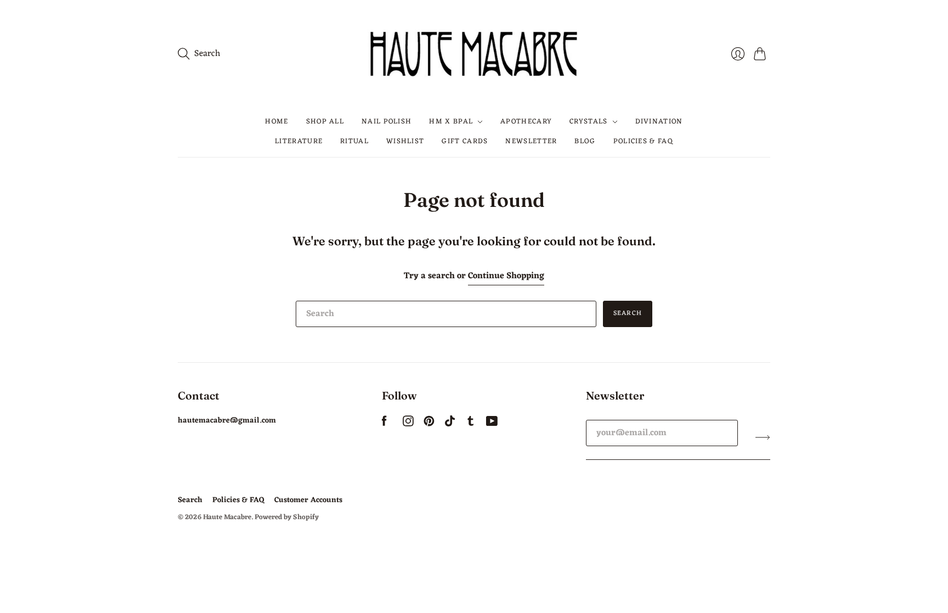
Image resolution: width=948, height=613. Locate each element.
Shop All (325, 121)
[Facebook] (384, 424)
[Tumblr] (470, 424)
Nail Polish (386, 121)
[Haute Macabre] (474, 53)
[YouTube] (492, 424)
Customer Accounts (308, 500)
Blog (584, 141)
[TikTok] (449, 424)
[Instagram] (408, 424)
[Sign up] (762, 437)
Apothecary (526, 121)
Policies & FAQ (643, 141)
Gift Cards (465, 141)
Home (276, 121)
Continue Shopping (506, 276)
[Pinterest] (429, 424)
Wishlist (405, 141)
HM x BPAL (451, 121)
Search (627, 313)
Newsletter (531, 141)
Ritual (354, 141)
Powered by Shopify (287, 517)
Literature (299, 141)
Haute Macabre (227, 517)
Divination (659, 121)
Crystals (588, 121)
